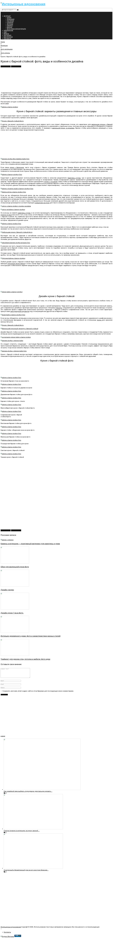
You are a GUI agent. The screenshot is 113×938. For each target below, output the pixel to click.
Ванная (9, 27)
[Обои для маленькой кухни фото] (56, 555)
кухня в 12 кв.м (6, 215)
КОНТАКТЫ (7, 38)
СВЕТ (5, 32)
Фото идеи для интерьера (16, 29)
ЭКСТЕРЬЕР (7, 35)
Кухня (9, 17)
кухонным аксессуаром (16, 264)
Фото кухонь (5, 53)
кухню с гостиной (50, 182)
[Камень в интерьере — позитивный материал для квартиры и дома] (56, 540)
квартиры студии (24, 213)
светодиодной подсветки (19, 311)
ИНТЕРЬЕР (7, 16)
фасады (59, 308)
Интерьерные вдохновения (11, 927)
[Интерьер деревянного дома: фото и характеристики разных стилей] (56, 624)
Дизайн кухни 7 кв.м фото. (12, 613)
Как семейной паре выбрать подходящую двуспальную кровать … (28, 791)
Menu (2, 13)
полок (99, 320)
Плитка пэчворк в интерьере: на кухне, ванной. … (22, 831)
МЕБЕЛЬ (6, 34)
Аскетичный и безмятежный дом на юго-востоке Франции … (26, 870)
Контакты (7, 932)
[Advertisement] (47, 79)
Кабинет (10, 25)
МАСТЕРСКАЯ (8, 37)
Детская (10, 24)
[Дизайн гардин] (56, 578)
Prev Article (6, 66)
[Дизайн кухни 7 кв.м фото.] (56, 601)
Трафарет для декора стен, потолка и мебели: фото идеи (25, 659)
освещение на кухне (42, 203)
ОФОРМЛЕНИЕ (8, 30)
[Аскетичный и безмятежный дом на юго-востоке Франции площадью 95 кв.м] (33, 868)
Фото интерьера (6, 49)
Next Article (15, 66)
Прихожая (10, 19)
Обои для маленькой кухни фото (15, 567)
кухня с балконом (17, 167)
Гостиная (10, 21)
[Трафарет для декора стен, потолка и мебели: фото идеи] (56, 647)
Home (3, 42)
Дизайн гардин (7, 590)
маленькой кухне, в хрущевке (63, 128)
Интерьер (4, 45)
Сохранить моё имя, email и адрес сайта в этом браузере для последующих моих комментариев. (38, 691)
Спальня (10, 22)
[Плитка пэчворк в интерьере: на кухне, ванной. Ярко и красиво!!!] (33, 829)
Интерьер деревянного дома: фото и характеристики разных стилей (30, 636)
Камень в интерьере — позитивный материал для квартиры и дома (30, 544)
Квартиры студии (74, 178)
